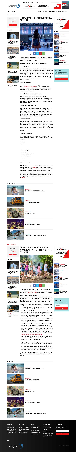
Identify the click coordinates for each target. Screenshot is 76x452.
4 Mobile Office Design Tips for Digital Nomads (35, 235)
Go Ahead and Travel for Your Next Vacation (63, 62)
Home (8, 14)
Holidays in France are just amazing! (63, 43)
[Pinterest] (40, 53)
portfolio (43, 176)
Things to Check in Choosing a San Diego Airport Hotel (12, 430)
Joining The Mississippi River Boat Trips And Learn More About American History (23, 433)
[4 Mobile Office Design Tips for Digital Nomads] (15, 235)
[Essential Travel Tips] (15, 213)
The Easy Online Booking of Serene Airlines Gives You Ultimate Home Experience (65, 6)
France (60, 47)
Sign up (61, 78)
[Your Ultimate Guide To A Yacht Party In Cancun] (13, 65)
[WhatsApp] (43, 53)
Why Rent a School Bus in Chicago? (12, 86)
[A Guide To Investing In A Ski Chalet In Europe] (56, 49)
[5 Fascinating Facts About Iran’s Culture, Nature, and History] (13, 35)
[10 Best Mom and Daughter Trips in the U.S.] (15, 190)
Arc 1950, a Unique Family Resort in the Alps (63, 36)
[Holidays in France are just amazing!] (56, 42)
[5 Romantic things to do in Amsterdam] (56, 55)
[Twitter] (14, 25)
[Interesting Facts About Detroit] (15, 224)
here (23, 115)
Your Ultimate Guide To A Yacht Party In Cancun (12, 72)
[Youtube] (16, 25)
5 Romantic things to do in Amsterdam (63, 56)
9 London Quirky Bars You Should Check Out (47, 436)
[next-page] (56, 66)
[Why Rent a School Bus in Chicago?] (13, 79)
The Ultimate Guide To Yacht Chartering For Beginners (12, 57)
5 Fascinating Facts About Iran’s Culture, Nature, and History (13, 42)
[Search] (59, 2)
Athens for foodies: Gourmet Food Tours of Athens (48, 433)
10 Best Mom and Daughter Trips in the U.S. (34, 191)
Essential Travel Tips (30, 213)
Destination (10, 40)
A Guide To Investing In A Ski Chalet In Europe (63, 49)
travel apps (34, 167)
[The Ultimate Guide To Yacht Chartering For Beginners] (13, 50)
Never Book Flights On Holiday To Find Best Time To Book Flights (12, 433)
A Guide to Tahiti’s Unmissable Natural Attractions (36, 427)
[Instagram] (12, 25)
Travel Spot (61, 41)
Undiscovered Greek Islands (35, 432)
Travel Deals (10, 55)
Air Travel (64, 3)
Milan (14, 21)
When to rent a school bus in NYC (32, 202)
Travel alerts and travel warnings (30, 86)
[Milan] (12, 22)
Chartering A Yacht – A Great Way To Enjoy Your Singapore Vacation (24, 427)
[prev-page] (55, 66)
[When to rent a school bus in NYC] (15, 202)
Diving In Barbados (34, 434)
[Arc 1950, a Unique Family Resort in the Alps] (56, 36)
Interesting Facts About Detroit (32, 224)
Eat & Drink (10, 70)
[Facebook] (10, 25)
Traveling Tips (13, 14)
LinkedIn (23, 177)
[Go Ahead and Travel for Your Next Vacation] (56, 62)
